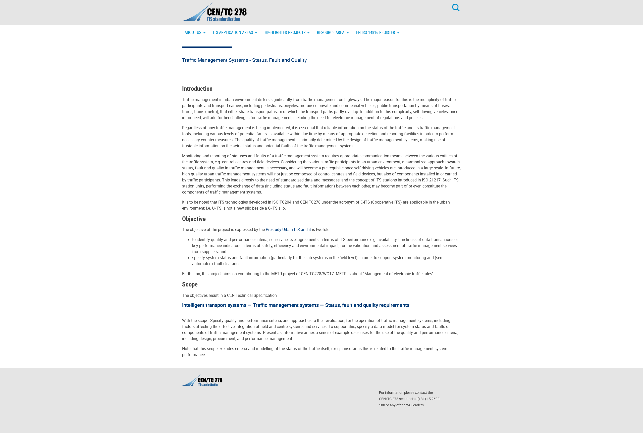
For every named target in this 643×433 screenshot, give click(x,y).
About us (193, 32)
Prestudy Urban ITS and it (288, 229)
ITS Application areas (233, 32)
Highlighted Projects (285, 32)
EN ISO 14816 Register (376, 32)
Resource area (331, 32)
